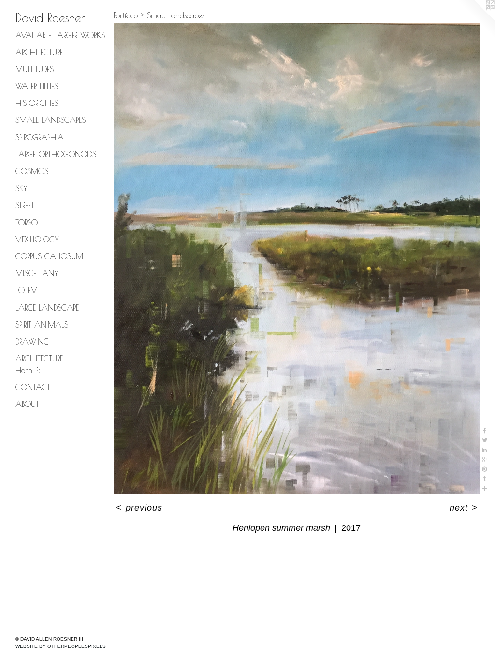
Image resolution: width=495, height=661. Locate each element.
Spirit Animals (41, 324)
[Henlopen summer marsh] (297, 258)
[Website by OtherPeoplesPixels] (475, 19)
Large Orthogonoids (55, 154)
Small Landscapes (50, 120)
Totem (26, 290)
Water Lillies (36, 86)
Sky (21, 188)
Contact (32, 387)
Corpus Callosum (49, 256)
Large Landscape (47, 307)
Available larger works (60, 35)
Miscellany (36, 273)
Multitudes (34, 69)
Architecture (39, 52)
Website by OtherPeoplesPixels (60, 646)
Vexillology (37, 239)
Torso (26, 222)
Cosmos (31, 171)
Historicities (36, 103)
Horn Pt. (28, 370)
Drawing (32, 341)
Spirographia (39, 137)
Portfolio (126, 15)
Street (24, 205)
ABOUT (27, 404)
